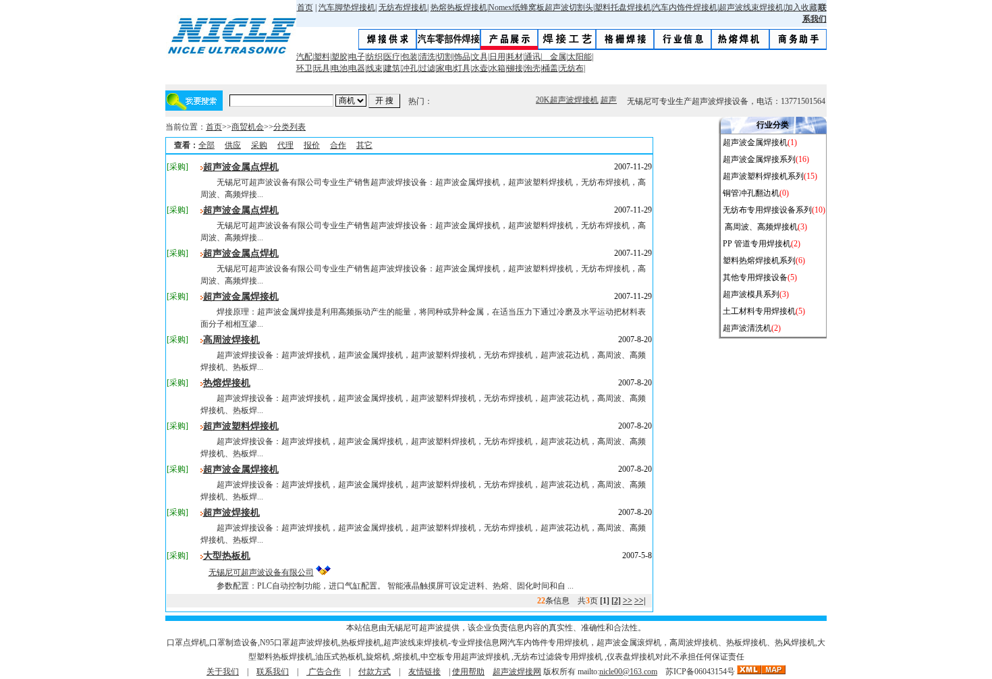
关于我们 (222, 671)
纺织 (374, 56)
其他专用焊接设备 (755, 277)
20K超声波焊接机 (565, 100)
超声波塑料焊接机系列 (763, 176)
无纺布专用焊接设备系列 (767, 210)
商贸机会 (247, 127)
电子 (357, 56)
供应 (233, 145)
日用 (497, 56)
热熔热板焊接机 (459, 7)
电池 (339, 68)
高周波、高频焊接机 (760, 227)
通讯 (532, 56)
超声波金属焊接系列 (759, 159)
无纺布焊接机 (403, 7)
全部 (206, 145)
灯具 (462, 68)
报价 (312, 145)
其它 (364, 145)
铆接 (515, 68)
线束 (374, 68)
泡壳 (532, 68)
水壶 (480, 68)
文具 (480, 56)
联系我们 (272, 671)
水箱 (497, 68)
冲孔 (410, 68)
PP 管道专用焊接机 (757, 243)
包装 (410, 56)
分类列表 (289, 127)
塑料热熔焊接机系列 (759, 260)
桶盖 (550, 68)
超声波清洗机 (747, 328)
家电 (445, 68)
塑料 (322, 56)
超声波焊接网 (517, 671)
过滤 (427, 68)
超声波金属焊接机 (755, 142)
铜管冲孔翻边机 (751, 193)
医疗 (392, 56)
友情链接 (424, 671)
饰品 (462, 56)
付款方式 (374, 671)
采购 (259, 145)
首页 (305, 7)
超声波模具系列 (751, 294)
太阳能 (580, 56)
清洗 (427, 56)
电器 (357, 68)
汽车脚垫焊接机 (347, 7)
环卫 (304, 68)
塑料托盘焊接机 (623, 7)
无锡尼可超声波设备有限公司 (261, 572)
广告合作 (323, 671)
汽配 (304, 56)
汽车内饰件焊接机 (685, 7)
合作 (338, 145)
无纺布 (571, 68)
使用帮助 (468, 671)
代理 (285, 145)
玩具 (322, 68)
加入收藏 (801, 7)
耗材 (515, 56)
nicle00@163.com (628, 671)
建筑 (392, 68)
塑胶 (339, 56)
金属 (554, 56)
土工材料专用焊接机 (759, 311)
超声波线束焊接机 (751, 7)
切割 (445, 56)
